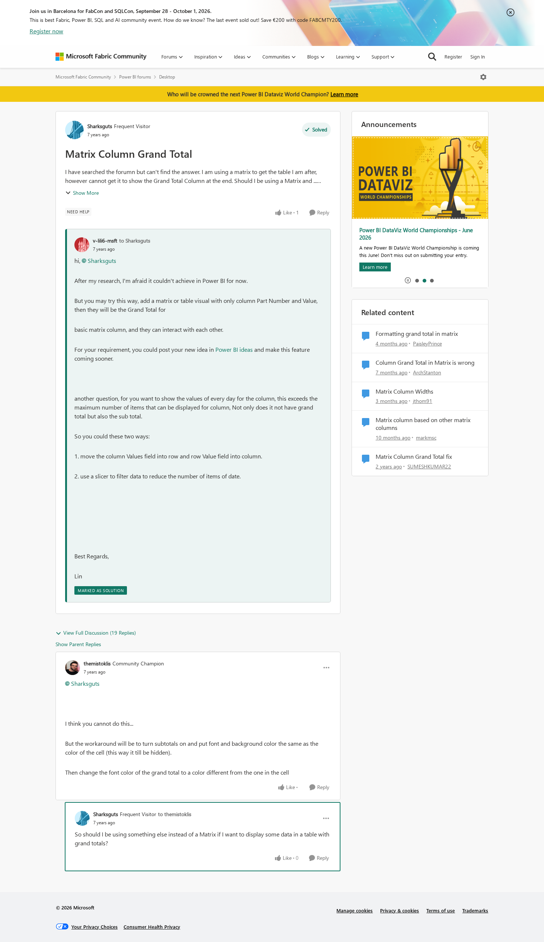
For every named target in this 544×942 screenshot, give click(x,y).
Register (453, 56)
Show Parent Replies (78, 644)
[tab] (416, 280)
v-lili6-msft (105, 240)
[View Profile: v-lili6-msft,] (81, 244)
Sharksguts (99, 126)
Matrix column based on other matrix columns (423, 423)
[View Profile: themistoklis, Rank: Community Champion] (72, 667)
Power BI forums (135, 77)
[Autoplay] (408, 280)
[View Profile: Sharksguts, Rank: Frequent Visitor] (74, 130)
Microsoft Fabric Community (83, 77)
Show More (86, 192)
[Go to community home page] (101, 57)
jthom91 (422, 400)
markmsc (426, 437)
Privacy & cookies (399, 910)
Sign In (477, 56)
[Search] (432, 56)
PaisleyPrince (427, 343)
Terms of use (440, 910)
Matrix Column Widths (404, 391)
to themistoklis (174, 814)
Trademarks (475, 910)
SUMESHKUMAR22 (429, 466)
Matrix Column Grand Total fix (414, 456)
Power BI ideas (234, 349)
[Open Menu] (483, 77)
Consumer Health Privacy (152, 926)
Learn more (344, 94)
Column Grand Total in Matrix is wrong (425, 362)
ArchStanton (427, 372)
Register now (46, 31)
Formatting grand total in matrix (417, 333)
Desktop (167, 77)
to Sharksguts (134, 240)
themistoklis (97, 663)
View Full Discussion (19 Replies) (99, 632)
